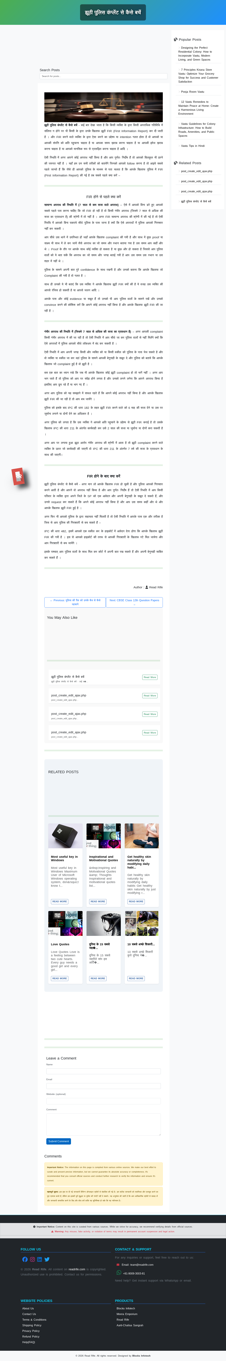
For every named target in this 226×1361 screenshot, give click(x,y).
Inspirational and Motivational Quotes (103, 858)
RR (18, 476)
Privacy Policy (31, 1331)
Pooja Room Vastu (192, 91)
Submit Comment (58, 1141)
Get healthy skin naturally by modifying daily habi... (139, 862)
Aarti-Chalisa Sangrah (130, 1325)
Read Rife (123, 1319)
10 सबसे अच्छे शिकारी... (141, 944)
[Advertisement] (19, 78)
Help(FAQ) (28, 1342)
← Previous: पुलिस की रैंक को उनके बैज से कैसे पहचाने (75, 602)
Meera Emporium (127, 1314)
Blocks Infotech (126, 1308)
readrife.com (77, 1269)
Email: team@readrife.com (137, 1264)
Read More (150, 677)
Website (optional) (56, 1094)
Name (49, 1064)
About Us (28, 1308)
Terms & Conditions (34, 1319)
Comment (51, 1109)
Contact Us (29, 1314)
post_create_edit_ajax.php (68, 695)
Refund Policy (30, 1336)
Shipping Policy (31, 1325)
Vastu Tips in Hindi (192, 145)
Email (49, 1079)
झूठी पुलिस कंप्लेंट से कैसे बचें (67, 677)
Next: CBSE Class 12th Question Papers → (134, 602)
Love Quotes (60, 944)
